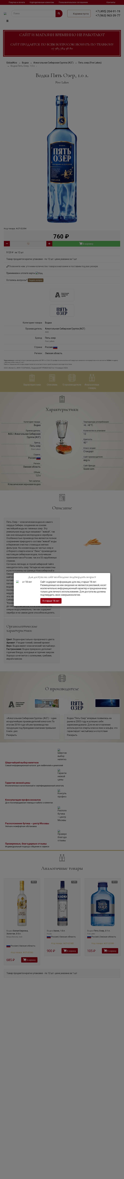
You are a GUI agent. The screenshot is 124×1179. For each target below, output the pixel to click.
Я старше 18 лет (50, 601)
